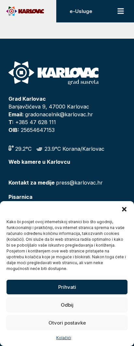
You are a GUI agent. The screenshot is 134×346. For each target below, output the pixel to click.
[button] (124, 209)
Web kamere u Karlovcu (39, 162)
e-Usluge (81, 11)
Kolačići (63, 337)
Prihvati (67, 287)
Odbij (67, 305)
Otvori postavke (67, 323)
